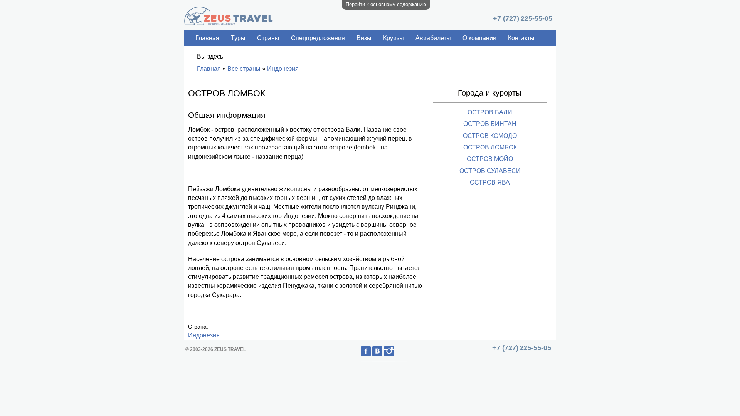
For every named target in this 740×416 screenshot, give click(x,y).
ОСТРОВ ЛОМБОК (490, 147)
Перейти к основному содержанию (386, 4)
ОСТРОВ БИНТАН (489, 124)
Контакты (521, 38)
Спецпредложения (318, 38)
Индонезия (283, 68)
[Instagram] (395, 354)
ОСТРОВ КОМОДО (490, 136)
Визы (364, 38)
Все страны (244, 68)
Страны (268, 38)
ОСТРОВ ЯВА (490, 182)
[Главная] (228, 23)
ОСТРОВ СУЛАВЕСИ (490, 171)
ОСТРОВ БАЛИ (490, 112)
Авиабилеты (433, 38)
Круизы (393, 38)
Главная (207, 38)
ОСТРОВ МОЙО (490, 159)
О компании (479, 38)
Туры (238, 38)
